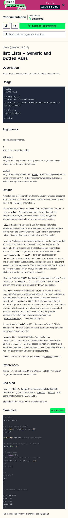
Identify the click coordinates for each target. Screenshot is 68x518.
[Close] (63, 5)
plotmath (7, 402)
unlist (51, 392)
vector (7, 389)
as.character (13, 269)
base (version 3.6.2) (16, 47)
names (35, 175)
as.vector (9, 255)
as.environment (12, 319)
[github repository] (14, 26)
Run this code (57, 411)
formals (18, 203)
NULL (49, 324)
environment (15, 291)
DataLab (45, 514)
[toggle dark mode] (6, 26)
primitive (48, 357)
